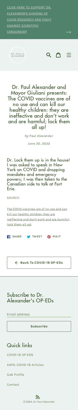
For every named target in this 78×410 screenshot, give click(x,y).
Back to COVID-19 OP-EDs (41, 263)
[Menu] (69, 55)
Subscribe (39, 326)
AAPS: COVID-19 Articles (25, 365)
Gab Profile (15, 375)
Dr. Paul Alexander (44, 401)
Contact (13, 385)
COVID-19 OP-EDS (20, 355)
